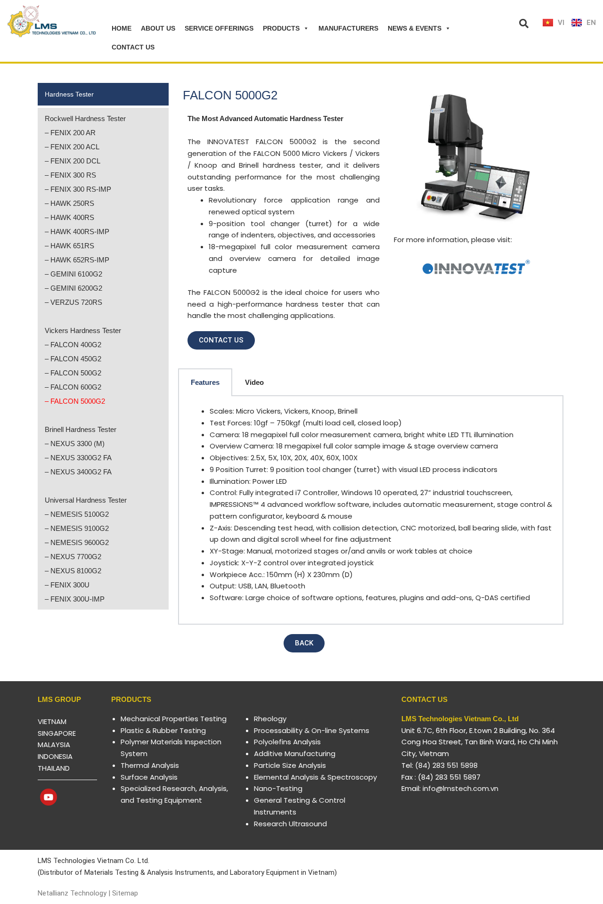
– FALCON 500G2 (73, 373)
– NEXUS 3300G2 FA (78, 458)
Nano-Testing (278, 788)
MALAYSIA (54, 744)
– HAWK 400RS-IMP (77, 232)
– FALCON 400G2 (73, 345)
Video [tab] (254, 382)
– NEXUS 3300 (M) (75, 444)
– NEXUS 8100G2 (73, 571)
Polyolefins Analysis (287, 742)
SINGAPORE (57, 733)
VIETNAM (52, 721)
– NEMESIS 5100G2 (77, 514)
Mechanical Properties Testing (174, 719)
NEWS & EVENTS (414, 28)
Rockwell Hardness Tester (85, 118)
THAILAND (54, 768)
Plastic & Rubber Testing (163, 730)
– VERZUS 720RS (73, 302)
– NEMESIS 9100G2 (77, 528)
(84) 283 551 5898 (446, 765)
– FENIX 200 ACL (72, 147)
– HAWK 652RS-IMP (77, 260)
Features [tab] (205, 382)
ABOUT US (158, 28)
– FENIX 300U (67, 585)
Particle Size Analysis (290, 765)
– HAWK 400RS (69, 217)
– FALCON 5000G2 (75, 401)
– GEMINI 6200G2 (73, 288)
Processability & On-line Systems (311, 730)
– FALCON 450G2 (73, 359)
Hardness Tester (69, 94)
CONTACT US (133, 47)
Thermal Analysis (150, 765)
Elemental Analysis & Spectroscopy (315, 777)
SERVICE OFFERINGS (219, 28)
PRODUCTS (281, 28)
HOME (121, 28)
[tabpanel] (370, 510)
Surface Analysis (149, 777)
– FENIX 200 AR (70, 133)
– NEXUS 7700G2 (73, 557)
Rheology (270, 719)
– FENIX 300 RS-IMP (78, 189)
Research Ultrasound (290, 824)
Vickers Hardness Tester (83, 330)
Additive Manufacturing (294, 753)
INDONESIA (55, 756)
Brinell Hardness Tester (80, 429)
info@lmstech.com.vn (460, 788)
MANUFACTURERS (348, 28)
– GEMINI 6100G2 (73, 274)
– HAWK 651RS (69, 246)
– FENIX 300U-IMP (75, 599)
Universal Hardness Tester (86, 500)
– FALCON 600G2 (73, 387)
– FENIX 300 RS (70, 175)
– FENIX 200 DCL (72, 161)
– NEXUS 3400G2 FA (78, 472)
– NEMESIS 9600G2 (77, 542)
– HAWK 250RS (69, 203)
